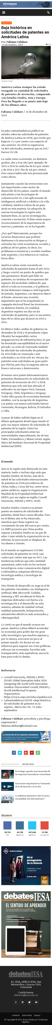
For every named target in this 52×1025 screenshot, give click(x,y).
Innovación (6, 23)
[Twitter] (29, 1002)
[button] (48, 12)
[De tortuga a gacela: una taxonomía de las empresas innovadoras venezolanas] (7, 774)
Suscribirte (44, 822)
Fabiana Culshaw (17, 42)
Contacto (16, 1015)
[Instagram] (22, 1002)
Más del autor (28, 764)
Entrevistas (27, 1015)
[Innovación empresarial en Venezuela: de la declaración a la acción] (7, 786)
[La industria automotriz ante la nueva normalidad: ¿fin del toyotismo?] (7, 798)
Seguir (20, 822)
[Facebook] (15, 1002)
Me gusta (7, 822)
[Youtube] (36, 1002)
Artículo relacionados (10, 764)
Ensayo (37, 1015)
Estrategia (5, 802)
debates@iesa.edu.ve (26, 995)
